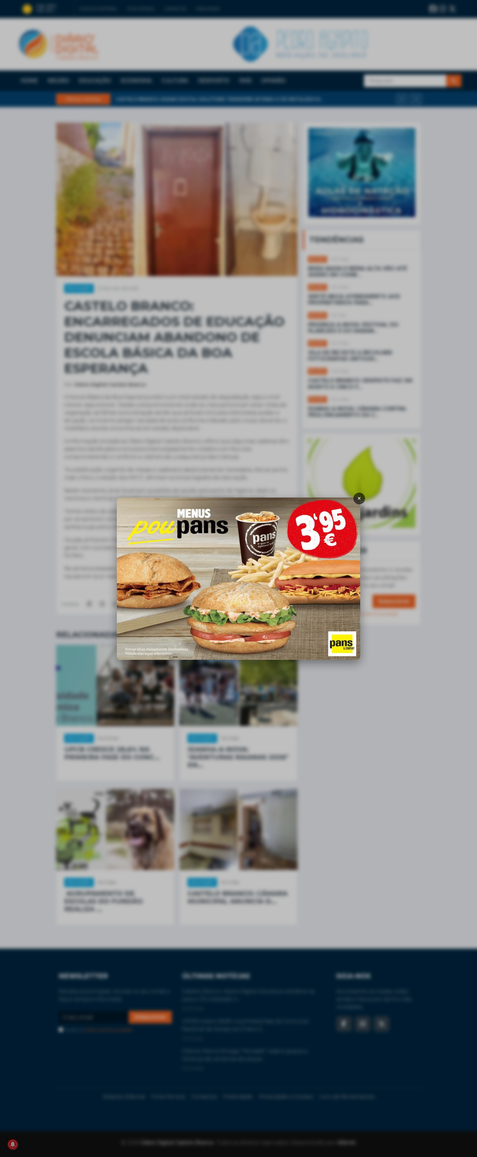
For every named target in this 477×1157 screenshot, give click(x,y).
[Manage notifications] (12, 1144)
